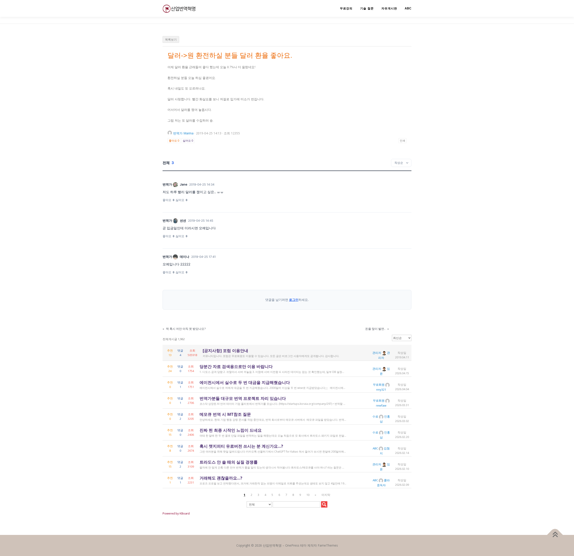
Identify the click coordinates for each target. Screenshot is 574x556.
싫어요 (188, 140)
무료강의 (346, 8)
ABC (408, 8)
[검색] (324, 504)
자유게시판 (389, 8)
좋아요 (174, 140)
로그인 (293, 300)
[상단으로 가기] (555, 535)
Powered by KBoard (176, 513)
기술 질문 (367, 8)
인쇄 (402, 140)
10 (307, 495)
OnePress (292, 545)
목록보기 (171, 39)
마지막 (326, 495)
